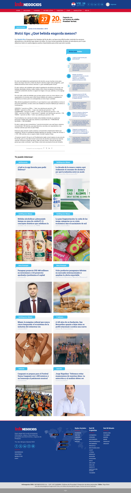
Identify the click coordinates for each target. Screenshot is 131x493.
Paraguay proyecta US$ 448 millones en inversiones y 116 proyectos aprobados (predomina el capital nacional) (80, 96)
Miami (105, 439)
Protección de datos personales (87, 484)
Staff (68, 10)
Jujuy (91, 450)
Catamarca (92, 435)
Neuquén (92, 456)
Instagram (78, 439)
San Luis (91, 465)
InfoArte (21, 369)
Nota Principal (23, 265)
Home (18, 10)
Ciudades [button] (37, 10)
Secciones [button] (27, 10)
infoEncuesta (23, 162)
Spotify (77, 441)
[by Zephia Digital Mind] (65, 491)
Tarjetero (60, 10)
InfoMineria (93, 443)
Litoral (91, 452)
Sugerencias (19, 452)
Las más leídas (48, 10)
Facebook (78, 433)
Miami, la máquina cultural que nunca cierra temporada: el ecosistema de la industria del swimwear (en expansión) (80, 114)
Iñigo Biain (106, 484)
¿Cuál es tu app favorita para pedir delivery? (79, 58)
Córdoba (92, 437)
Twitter (77, 435)
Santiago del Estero (93, 470)
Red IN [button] (87, 10)
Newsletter (78, 10)
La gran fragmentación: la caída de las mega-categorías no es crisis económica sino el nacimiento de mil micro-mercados (80, 87)
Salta (91, 460)
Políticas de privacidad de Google (70, 486)
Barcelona (107, 433)
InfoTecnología (94, 448)
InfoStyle (92, 445)
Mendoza (92, 454)
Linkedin (77, 437)
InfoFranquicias (94, 441)
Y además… (60, 317)
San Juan (92, 463)
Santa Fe (92, 467)
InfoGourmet (20, 27)
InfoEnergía (93, 439)
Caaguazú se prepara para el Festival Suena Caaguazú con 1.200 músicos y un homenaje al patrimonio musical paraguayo (80, 131)
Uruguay (106, 443)
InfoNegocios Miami (63, 162)
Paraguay (106, 441)
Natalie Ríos (21, 39)
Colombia (106, 435)
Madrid (105, 437)
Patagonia (92, 458)
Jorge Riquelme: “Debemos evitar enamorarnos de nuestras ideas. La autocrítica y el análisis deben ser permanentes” (80, 139)
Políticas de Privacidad (69, 484)
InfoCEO (59, 369)
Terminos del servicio (85, 486)
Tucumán (92, 473)
